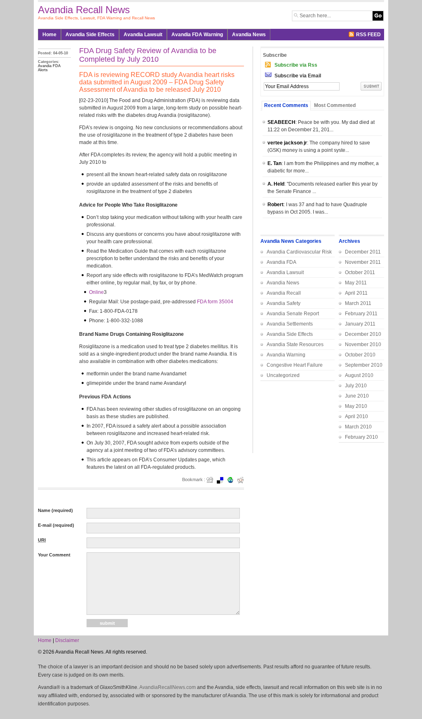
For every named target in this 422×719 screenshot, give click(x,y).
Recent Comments (286, 105)
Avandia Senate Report (293, 313)
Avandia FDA (281, 262)
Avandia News (283, 283)
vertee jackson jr (287, 143)
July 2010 (356, 386)
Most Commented (335, 105)
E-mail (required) (56, 525)
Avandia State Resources (295, 344)
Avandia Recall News (84, 9)
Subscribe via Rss (295, 65)
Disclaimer (67, 640)
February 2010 (361, 437)
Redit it (243, 480)
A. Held (275, 184)
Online (96, 292)
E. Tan (274, 163)
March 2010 (358, 427)
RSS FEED (368, 34)
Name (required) (55, 510)
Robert (275, 204)
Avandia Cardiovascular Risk (299, 252)
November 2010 (363, 344)
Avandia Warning (286, 355)
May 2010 (356, 406)
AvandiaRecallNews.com (167, 687)
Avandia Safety (283, 303)
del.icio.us (222, 480)
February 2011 (361, 313)
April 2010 (356, 416)
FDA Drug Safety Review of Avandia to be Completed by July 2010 (147, 55)
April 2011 (356, 293)
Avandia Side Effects (90, 34)
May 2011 (356, 283)
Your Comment (54, 554)
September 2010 (363, 365)
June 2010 (357, 396)
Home (49, 34)
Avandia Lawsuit (143, 34)
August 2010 (359, 375)
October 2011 (360, 272)
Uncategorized (283, 375)
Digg (212, 480)
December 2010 (363, 334)
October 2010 (360, 355)
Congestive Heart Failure (295, 365)
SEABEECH (281, 122)
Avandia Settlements (290, 324)
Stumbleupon (233, 480)
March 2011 (358, 303)
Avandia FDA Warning (197, 34)
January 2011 (360, 324)
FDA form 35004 (215, 302)
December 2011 (363, 252)
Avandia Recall (284, 293)
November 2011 (363, 262)
